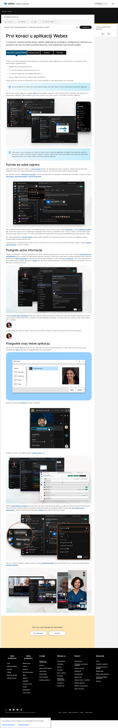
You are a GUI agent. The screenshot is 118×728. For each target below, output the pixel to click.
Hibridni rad (60, 685)
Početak (4, 11)
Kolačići (81, 712)
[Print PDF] (77, 27)
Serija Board (43, 674)
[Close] (48, 720)
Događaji (25, 681)
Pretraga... (99, 3)
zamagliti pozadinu (48, 563)
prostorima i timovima (28, 174)
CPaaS (25, 687)
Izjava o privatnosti (73, 712)
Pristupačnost (78, 674)
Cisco (97, 661)
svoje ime (23, 403)
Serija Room (43, 671)
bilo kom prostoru (21, 258)
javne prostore (27, 237)
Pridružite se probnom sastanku (81, 665)
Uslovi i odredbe (62, 712)
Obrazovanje (61, 661)
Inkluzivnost (78, 677)
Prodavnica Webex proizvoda (101, 677)
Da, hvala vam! (38, 633)
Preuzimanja (78, 661)
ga (25, 260)
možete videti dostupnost (19, 315)
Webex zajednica (79, 683)
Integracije (77, 671)
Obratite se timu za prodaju (102, 667)
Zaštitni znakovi (89, 712)
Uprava (59, 667)
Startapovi (60, 683)
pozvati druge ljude (34, 176)
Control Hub (26, 692)
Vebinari (25, 678)
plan (34, 93)
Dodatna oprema (44, 680)
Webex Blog (99, 671)
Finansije (59, 670)
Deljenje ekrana (11, 678)
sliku (17, 350)
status (41, 510)
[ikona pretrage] (95, 3)
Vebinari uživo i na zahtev (82, 680)
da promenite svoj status (19, 506)
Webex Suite (26, 663)
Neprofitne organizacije (61, 679)
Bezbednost (26, 689)
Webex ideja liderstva (102, 674)
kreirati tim (68, 229)
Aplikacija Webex (12, 666)
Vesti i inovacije (79, 688)
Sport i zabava (61, 673)
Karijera (98, 681)
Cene (8, 663)
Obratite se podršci (102, 664)
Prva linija (60, 675)
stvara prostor (36, 169)
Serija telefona (43, 677)
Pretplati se (85, 27)
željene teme (36, 453)
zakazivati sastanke (20, 176)
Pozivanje (60, 53)
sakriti (35, 260)
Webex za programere (81, 685)
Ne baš (57, 633)
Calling (9, 672)
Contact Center (27, 684)
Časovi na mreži (79, 668)
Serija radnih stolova (45, 668)
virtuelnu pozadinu (12, 565)
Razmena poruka (33, 53)
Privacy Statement (8, 724)
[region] (25, 723)
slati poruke (10, 176)
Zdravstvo (60, 664)
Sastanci (46, 53)
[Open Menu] (113, 3)
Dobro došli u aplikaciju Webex (16, 53)
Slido (24, 675)
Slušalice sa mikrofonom (43, 662)
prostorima (69, 258)
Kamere (41, 665)
